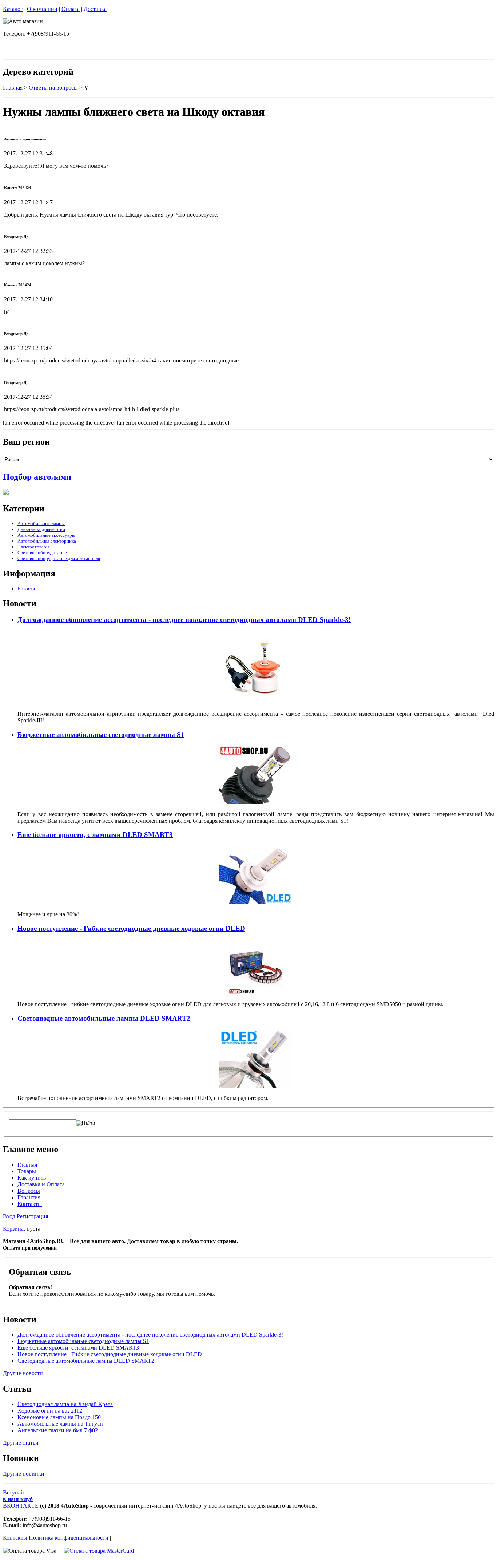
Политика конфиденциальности (68, 1538)
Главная (13, 87)
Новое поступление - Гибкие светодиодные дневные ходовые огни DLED (131, 928)
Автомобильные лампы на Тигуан (60, 1424)
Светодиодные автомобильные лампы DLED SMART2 (103, 1018)
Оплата (70, 9)
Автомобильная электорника (46, 541)
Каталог (13, 9)
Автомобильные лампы (41, 523)
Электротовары (33, 546)
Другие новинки (23, 1473)
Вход (9, 1216)
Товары (26, 1171)
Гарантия (28, 1197)
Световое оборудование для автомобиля (58, 558)
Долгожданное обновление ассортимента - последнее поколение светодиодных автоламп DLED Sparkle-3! (184, 619)
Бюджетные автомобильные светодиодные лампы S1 (100, 734)
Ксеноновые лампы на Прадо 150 (59, 1417)
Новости (26, 588)
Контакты (29, 1204)
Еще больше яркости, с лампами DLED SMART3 (95, 834)
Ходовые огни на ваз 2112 (49, 1411)
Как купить (31, 1178)
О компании (42, 9)
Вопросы (28, 1191)
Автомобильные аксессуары (46, 535)
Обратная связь (40, 1272)
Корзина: (15, 1229)
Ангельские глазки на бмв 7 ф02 (57, 1430)
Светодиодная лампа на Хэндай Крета (65, 1404)
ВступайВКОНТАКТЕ (21, 1499)
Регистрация (32, 1216)
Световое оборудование (42, 552)
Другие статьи (21, 1443)
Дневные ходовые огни (41, 529)
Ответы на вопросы (53, 87)
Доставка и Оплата (41, 1184)
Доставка (95, 9)
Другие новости (23, 1373)
